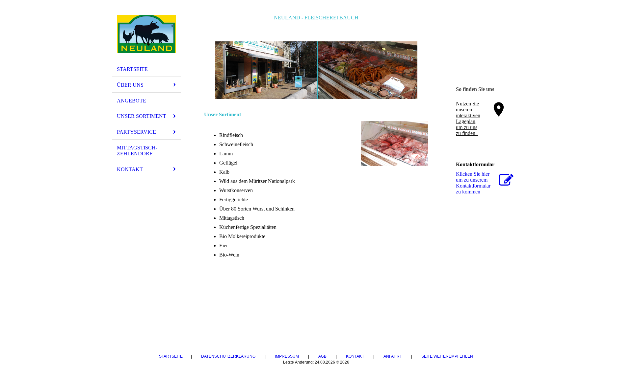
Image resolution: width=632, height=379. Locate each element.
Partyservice (136, 132)
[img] (146, 34)
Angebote (131, 100)
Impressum (287, 356)
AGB (322, 356)
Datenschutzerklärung (228, 356)
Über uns (130, 85)
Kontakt (130, 169)
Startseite (132, 69)
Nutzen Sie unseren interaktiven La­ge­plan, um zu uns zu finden (468, 118)
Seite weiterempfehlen (447, 356)
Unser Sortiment (141, 116)
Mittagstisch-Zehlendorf (137, 150)
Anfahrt (392, 356)
